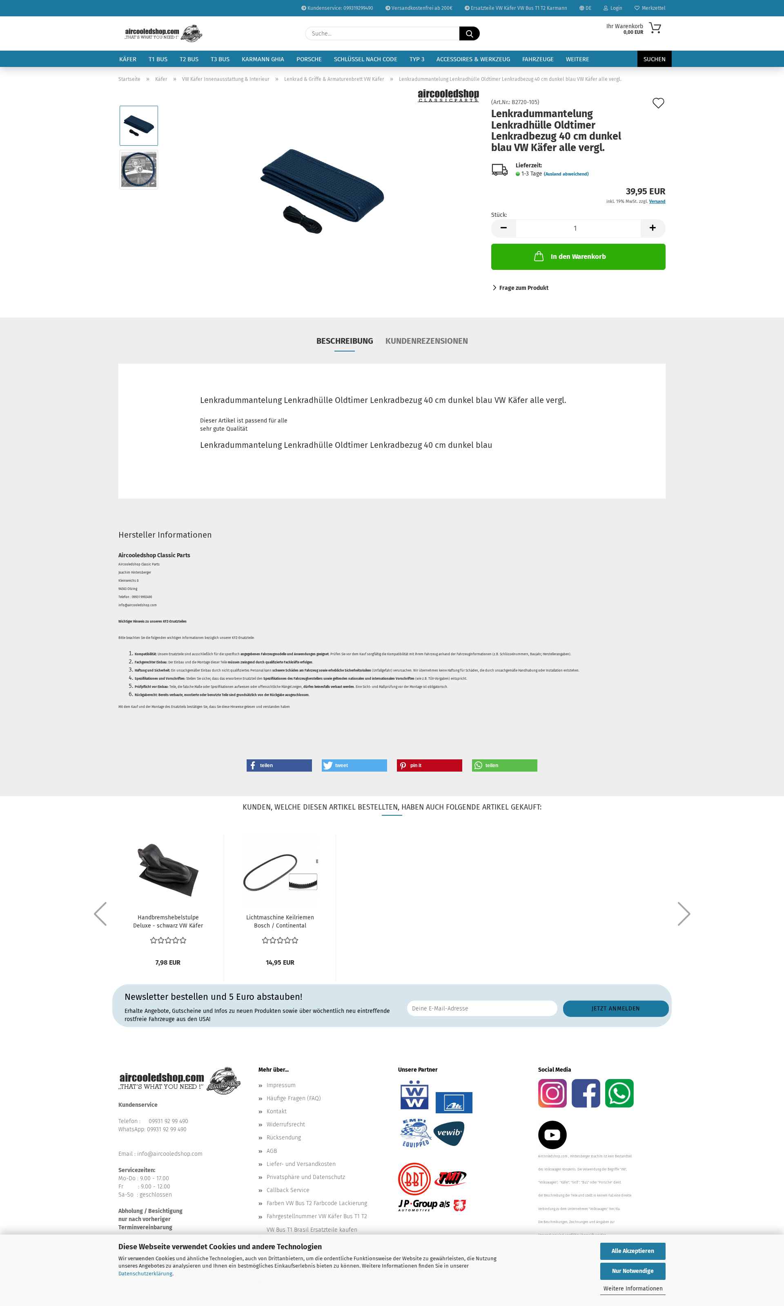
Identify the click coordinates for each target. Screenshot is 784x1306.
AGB (272, 1151)
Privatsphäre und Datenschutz (306, 1177)
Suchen (655, 59)
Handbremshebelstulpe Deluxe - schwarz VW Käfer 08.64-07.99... (168, 922)
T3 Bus (220, 59)
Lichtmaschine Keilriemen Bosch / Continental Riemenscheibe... (280, 922)
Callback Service (288, 1190)
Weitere (577, 59)
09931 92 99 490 (168, 1121)
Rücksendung (284, 1137)
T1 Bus (158, 59)
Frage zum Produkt (523, 288)
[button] (503, 228)
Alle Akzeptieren (633, 1251)
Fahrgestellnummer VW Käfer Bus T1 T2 (317, 1216)
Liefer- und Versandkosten (301, 1164)
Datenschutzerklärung (145, 1273)
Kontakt (277, 1111)
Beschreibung (344, 341)
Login (615, 8)
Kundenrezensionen (426, 341)
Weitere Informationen (633, 1288)
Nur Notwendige (633, 1271)
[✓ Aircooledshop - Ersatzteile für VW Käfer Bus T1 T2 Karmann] (163, 33)
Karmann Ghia (263, 59)
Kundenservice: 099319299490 (339, 8)
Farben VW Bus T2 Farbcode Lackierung (317, 1203)
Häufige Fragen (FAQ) (294, 1098)
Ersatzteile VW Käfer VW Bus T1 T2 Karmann (518, 8)
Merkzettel (652, 8)
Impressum (281, 1085)
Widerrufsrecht (286, 1124)
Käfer (127, 59)
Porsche (309, 59)
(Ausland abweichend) (566, 174)
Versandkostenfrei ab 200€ (421, 8)
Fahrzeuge (538, 59)
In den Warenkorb (578, 256)
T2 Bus (189, 59)
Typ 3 (417, 59)
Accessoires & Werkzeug (473, 59)
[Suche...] (469, 33)
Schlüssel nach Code (365, 59)
